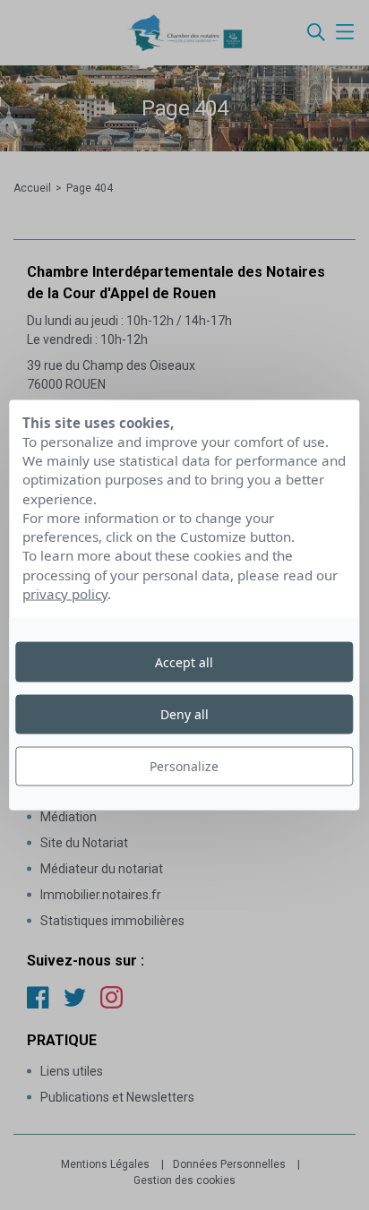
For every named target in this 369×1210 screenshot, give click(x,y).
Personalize (184, 766)
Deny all (184, 713)
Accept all (184, 661)
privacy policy (64, 594)
